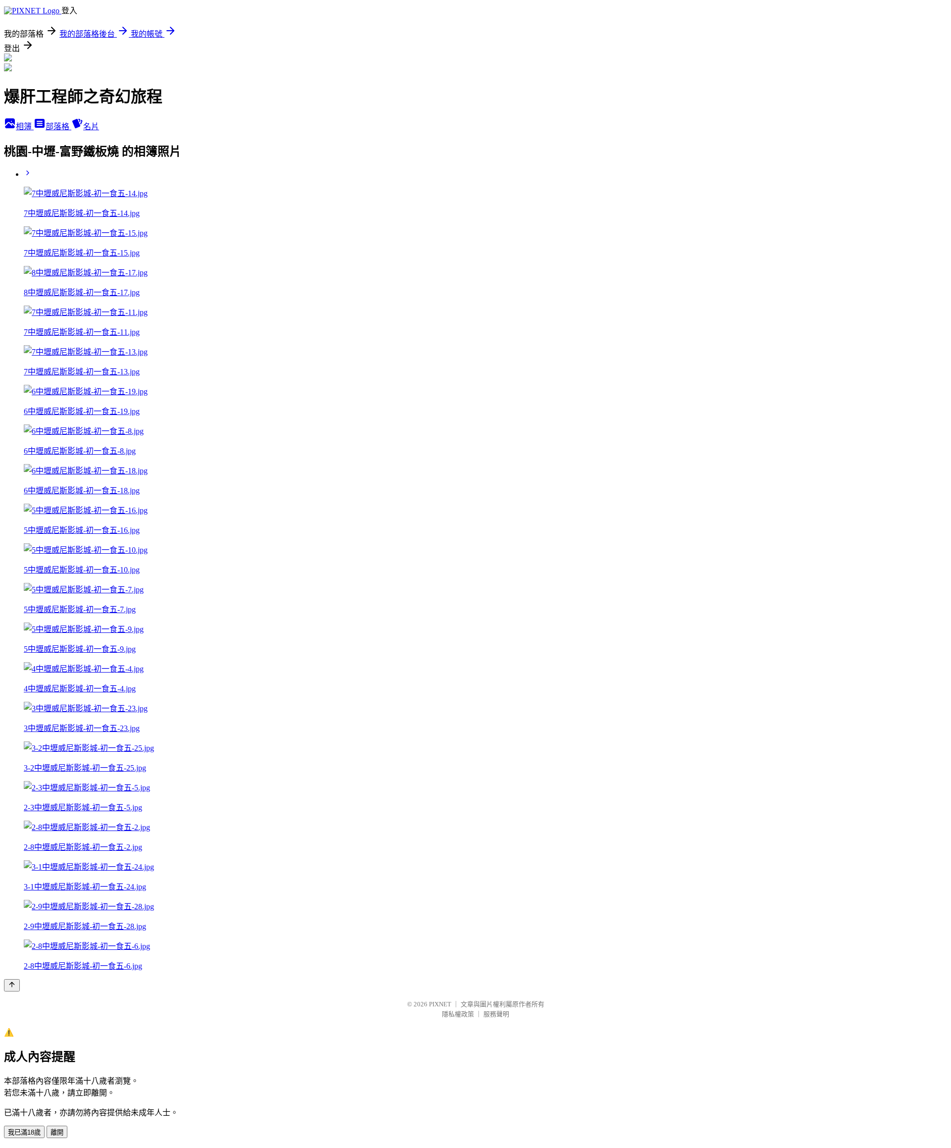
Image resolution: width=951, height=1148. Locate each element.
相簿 (25, 126)
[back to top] (12, 985)
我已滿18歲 (24, 1132)
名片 (91, 126)
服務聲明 (496, 1014)
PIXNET (440, 1004)
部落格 (58, 126)
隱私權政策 (458, 1014)
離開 (57, 1132)
